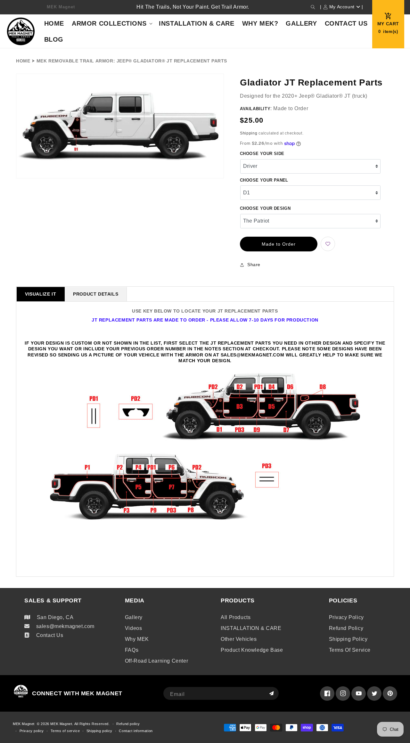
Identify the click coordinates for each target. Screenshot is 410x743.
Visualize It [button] (40, 294)
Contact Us (49, 635)
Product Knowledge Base (252, 650)
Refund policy (346, 628)
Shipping (249, 133)
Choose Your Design (265, 208)
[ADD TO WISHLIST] (328, 243)
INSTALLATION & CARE (251, 628)
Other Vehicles (239, 639)
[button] (313, 7)
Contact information (135, 731)
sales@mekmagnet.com (65, 626)
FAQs (131, 650)
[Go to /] (21, 31)
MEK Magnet (24, 724)
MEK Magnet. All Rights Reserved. (80, 724)
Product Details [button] (95, 294)
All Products (235, 617)
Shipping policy (348, 639)
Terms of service (350, 650)
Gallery (134, 617)
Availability (255, 108)
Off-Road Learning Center (156, 661)
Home (23, 60)
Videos (133, 628)
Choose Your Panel (264, 180)
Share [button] (253, 264)
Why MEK (137, 639)
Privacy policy (346, 617)
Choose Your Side (262, 153)
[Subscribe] (271, 693)
